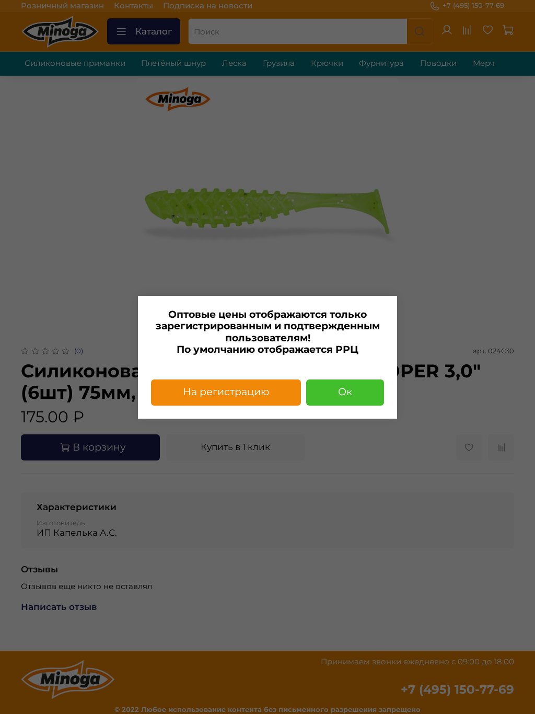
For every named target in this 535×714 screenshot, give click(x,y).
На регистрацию (226, 392)
